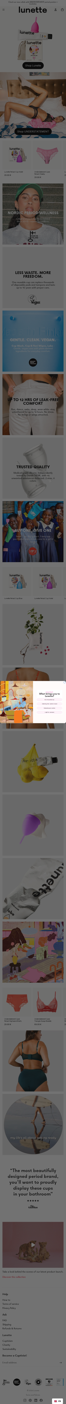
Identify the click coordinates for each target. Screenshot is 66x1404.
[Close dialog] (65, 682)
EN (59, 1401)
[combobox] (57, 1401)
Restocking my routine (49, 708)
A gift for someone (49, 712)
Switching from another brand (49, 704)
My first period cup (49, 699)
